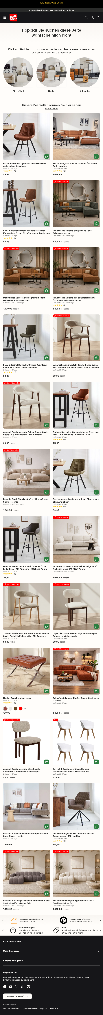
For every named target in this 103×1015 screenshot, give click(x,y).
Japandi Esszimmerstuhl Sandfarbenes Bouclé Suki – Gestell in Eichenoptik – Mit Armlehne (26, 634)
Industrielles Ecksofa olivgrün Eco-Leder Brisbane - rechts (72, 232)
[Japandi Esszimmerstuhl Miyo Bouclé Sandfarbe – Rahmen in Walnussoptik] (26, 742)
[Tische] (51, 72)
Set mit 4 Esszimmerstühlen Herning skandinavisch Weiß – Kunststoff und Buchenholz (71, 772)
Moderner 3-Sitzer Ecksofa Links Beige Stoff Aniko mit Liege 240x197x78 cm (75, 567)
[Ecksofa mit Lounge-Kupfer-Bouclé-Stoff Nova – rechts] (76, 671)
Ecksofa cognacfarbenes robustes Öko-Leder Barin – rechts (75, 164)
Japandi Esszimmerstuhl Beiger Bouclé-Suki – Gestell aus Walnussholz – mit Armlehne (25, 433)
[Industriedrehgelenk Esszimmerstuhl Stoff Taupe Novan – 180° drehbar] (76, 806)
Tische (51, 91)
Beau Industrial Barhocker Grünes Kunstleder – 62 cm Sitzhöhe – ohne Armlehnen (26, 366)
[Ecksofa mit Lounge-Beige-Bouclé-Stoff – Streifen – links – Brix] (76, 873)
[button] (98, 18)
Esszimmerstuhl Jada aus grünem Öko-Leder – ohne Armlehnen (76, 500)
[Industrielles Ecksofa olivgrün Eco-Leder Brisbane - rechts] (76, 203)
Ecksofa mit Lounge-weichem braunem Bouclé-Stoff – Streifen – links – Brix (26, 902)
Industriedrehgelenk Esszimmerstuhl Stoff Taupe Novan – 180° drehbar (73, 834)
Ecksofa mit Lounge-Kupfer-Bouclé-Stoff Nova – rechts (76, 699)
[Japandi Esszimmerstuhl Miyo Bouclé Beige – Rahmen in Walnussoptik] (76, 606)
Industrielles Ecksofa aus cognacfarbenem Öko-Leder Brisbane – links (24, 299)
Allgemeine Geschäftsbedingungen (34, 1009)
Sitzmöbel (18, 91)
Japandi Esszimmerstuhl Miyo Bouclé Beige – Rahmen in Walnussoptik (75, 634)
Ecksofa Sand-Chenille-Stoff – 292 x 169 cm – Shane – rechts (25, 500)
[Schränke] (85, 72)
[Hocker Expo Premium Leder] (26, 671)
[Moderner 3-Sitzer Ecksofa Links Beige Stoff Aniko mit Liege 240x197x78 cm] (76, 539)
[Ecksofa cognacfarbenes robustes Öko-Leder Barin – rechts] (76, 136)
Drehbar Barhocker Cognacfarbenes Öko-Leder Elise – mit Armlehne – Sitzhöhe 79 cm (76, 433)
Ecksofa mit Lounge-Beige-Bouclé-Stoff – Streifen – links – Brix (73, 902)
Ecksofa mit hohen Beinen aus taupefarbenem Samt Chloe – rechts (25, 834)
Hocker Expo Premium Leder (17, 698)
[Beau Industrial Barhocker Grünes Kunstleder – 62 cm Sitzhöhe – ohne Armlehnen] (26, 337)
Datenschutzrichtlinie (11, 1009)
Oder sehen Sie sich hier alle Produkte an (51, 52)
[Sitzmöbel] (18, 72)
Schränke (85, 91)
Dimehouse (13, 1005)
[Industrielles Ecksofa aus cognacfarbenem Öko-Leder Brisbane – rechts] (76, 270)
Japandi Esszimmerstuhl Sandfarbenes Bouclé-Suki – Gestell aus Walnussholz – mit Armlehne (76, 366)
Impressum (54, 1009)
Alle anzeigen (51, 108)
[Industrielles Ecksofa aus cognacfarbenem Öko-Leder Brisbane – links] (26, 270)
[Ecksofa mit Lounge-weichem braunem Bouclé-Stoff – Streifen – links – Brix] (26, 873)
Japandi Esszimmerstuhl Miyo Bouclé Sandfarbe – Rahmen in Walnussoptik (21, 770)
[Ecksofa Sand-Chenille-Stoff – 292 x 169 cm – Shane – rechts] (26, 472)
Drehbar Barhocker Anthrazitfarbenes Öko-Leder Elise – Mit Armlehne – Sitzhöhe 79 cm (25, 567)
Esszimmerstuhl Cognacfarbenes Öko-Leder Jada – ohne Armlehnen (25, 164)
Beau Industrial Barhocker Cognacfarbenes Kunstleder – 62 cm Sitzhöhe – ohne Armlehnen (26, 232)
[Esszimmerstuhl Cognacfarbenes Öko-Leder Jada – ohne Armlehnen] (26, 136)
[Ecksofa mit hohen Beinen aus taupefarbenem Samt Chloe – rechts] (26, 806)
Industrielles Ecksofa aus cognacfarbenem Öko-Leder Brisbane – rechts (74, 299)
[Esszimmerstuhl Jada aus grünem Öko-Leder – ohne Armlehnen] (76, 472)
